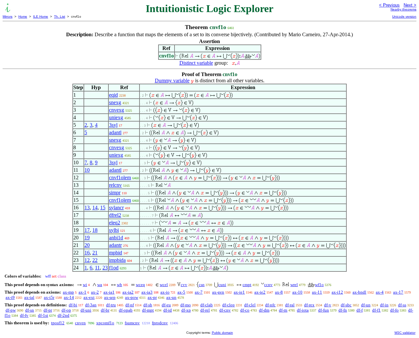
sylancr (116, 207)
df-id (167, 310)
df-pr (48, 310)
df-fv (24, 315)
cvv (184, 284)
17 (87, 230)
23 (105, 267)
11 (97, 267)
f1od (113, 267)
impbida (117, 260)
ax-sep (110, 297)
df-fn (342, 310)
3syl (113, 125)
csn (202, 284)
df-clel (250, 304)
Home (22, 16)
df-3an (91, 304)
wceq (140, 284)
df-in (384, 304)
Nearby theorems (403, 9)
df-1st (43, 315)
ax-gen (218, 292)
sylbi (114, 230)
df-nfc (270, 304)
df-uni (86, 310)
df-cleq (228, 304)
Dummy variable (172, 80)
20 (87, 245)
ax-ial (29, 297)
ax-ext (89, 297)
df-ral (290, 304)
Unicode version (404, 16)
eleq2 (114, 222)
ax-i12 (337, 292)
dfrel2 (115, 215)
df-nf (129, 304)
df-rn (283, 310)
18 (95, 230)
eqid (113, 95)
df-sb (147, 304)
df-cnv (225, 310)
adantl (115, 132)
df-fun (323, 310)
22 (95, 260)
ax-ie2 (259, 292)
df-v (327, 304)
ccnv (268, 284)
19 (87, 237)
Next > (410, 5)
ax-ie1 (239, 292)
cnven (80, 322)
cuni (222, 284)
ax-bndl (359, 292)
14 (95, 207)
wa (99, 284)
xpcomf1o (105, 322)
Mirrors (7, 16)
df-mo (185, 304)
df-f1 (376, 310)
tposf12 (57, 322)
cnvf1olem (120, 177)
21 (95, 252)
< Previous (389, 5)
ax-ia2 (128, 292)
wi (85, 284)
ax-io (165, 292)
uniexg (116, 117)
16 (87, 252)
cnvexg (116, 110)
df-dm (264, 310)
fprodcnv (160, 322)
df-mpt (148, 310)
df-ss (402, 304)
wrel (294, 284)
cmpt (247, 284)
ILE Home (40, 16)
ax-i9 (10, 297)
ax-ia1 (109, 292)
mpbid (115, 252)
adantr (115, 245)
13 (87, 207)
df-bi (73, 304)
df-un (366, 304)
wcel (164, 284)
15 (102, 207)
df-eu (166, 304)
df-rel (205, 310)
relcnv (115, 185)
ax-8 (279, 292)
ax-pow (131, 297)
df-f (359, 310)
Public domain (222, 332)
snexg (115, 102)
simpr (114, 192)
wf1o (319, 284)
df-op (66, 310)
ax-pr (152, 297)
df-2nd (63, 315)
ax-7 (199, 292)
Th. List (59, 16)
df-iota (303, 310)
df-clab (206, 304)
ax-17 (398, 292)
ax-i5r (49, 297)
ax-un (171, 297)
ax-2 (95, 292)
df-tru (111, 304)
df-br (105, 310)
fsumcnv (132, 322)
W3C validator (404, 332)
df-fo (394, 310)
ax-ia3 (147, 292)
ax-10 (297, 292)
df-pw (11, 310)
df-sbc (346, 304)
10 (87, 170)
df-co (244, 310)
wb (119, 284)
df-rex (309, 304)
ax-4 (380, 292)
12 (87, 260)
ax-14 (69, 297)
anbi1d (116, 237)
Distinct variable (196, 63)
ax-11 (317, 292)
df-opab (126, 310)
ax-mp (68, 292)
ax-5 (181, 292)
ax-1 (82, 292)
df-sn (29, 310)
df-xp (186, 310)
